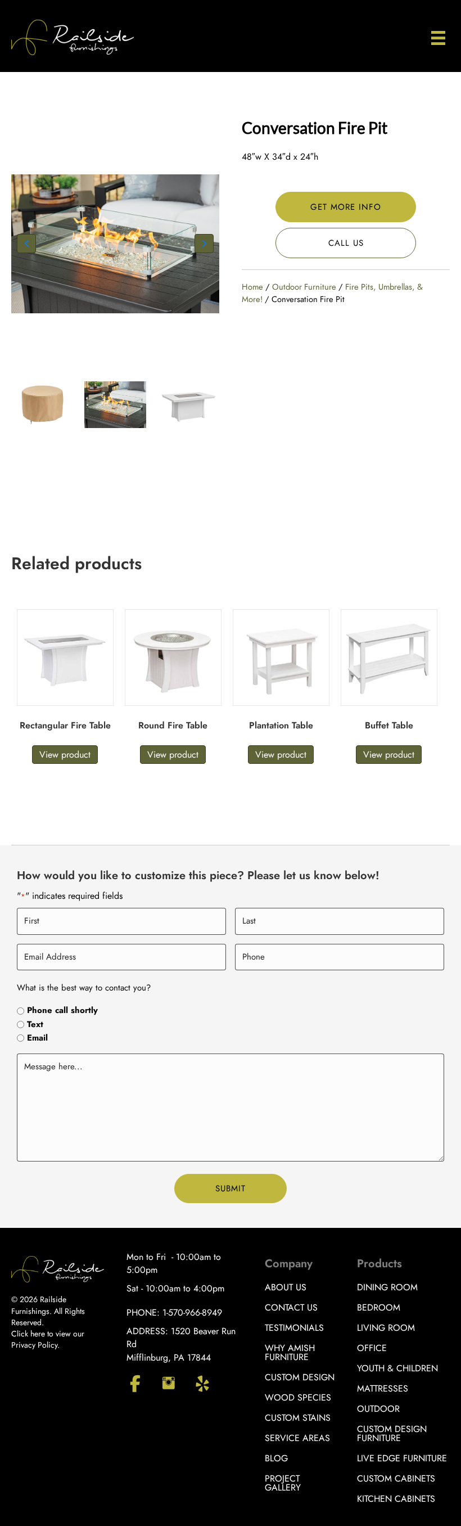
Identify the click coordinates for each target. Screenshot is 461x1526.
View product (65, 754)
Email (37, 1038)
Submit (230, 1188)
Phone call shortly (62, 1010)
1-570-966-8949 (192, 1312)
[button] (26, 243)
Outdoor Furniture (304, 287)
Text (35, 1024)
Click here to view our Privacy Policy (47, 1339)
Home (252, 287)
